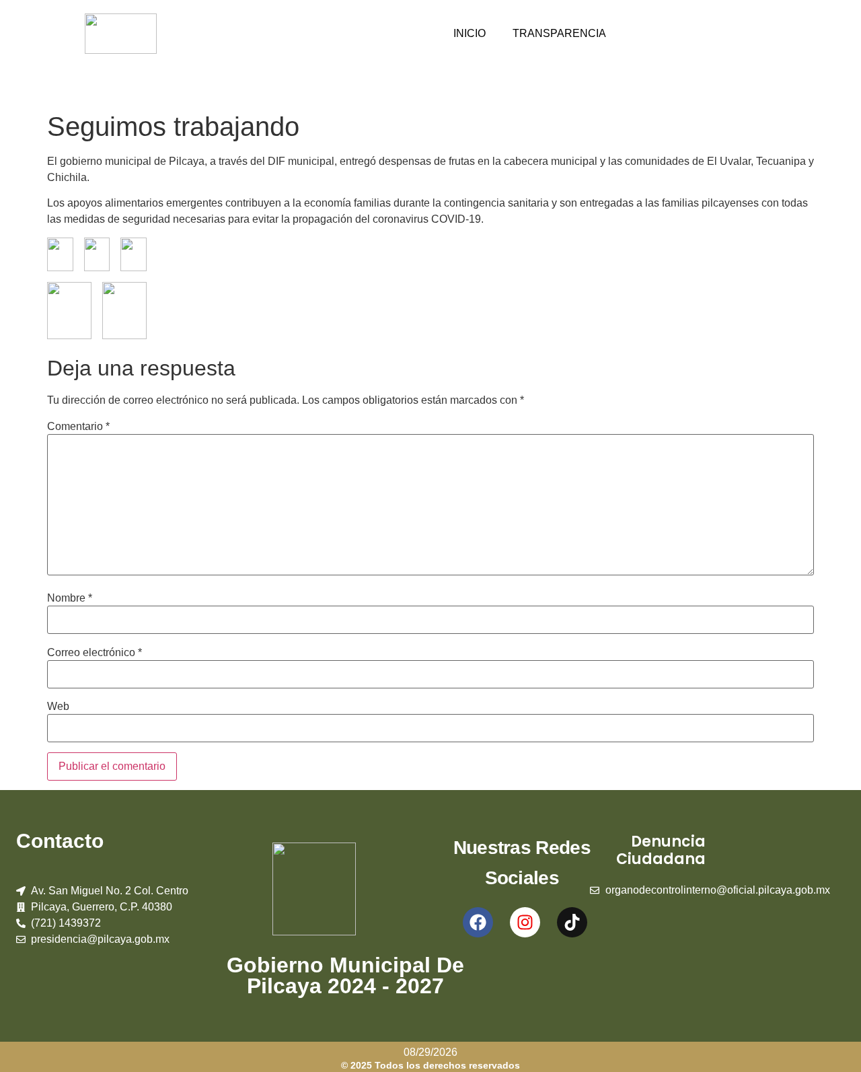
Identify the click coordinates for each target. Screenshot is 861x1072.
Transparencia (559, 33)
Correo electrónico (94, 652)
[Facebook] (478, 922)
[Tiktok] (572, 922)
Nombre (69, 598)
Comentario (78, 426)
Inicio (469, 33)
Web (58, 706)
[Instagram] (525, 922)
